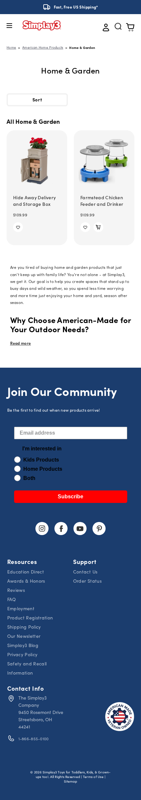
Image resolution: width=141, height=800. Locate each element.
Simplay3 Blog (23, 645)
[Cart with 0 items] (130, 27)
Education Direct (25, 572)
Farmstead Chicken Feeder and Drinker (101, 200)
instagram (42, 528)
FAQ (11, 599)
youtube (80, 528)
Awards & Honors (26, 581)
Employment (21, 608)
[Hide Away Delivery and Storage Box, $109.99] (36, 160)
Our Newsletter (24, 636)
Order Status (87, 581)
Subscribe (70, 496)
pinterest (99, 528)
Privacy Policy (22, 654)
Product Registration (30, 618)
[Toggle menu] (14, 25)
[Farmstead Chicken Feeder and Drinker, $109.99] (104, 160)
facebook (61, 528)
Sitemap (70, 781)
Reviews (16, 590)
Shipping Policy (24, 627)
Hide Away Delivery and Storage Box (34, 200)
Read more (20, 343)
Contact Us (85, 572)
